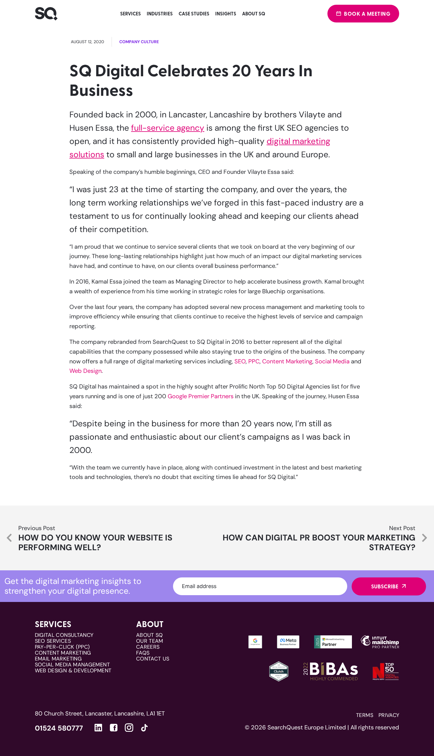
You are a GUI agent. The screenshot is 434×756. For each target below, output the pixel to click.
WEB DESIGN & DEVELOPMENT (73, 671)
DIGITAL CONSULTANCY (64, 635)
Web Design (85, 370)
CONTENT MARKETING (63, 653)
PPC (254, 361)
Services (130, 13)
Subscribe (384, 586)
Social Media (332, 361)
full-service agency (167, 128)
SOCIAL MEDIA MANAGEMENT (72, 665)
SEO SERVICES (53, 641)
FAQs (142, 653)
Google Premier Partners (201, 396)
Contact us (152, 659)
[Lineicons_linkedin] (98, 728)
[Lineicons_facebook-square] (114, 728)
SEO (240, 361)
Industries (160, 13)
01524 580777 (59, 728)
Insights (225, 13)
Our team (149, 641)
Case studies (194, 13)
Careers (148, 647)
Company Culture (139, 41)
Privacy (388, 715)
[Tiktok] (144, 729)
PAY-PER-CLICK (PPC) (62, 647)
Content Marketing (287, 361)
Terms (364, 715)
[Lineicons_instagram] (129, 728)
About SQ (253, 13)
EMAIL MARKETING (58, 659)
